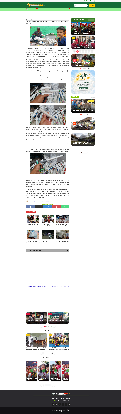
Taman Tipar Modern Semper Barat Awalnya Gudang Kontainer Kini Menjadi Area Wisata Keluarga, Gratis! (82, 109)
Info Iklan (68, 398)
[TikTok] (90, 1)
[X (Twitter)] (94, 1)
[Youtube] (69, 404)
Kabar (30, 9)
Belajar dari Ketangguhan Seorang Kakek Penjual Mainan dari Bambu (32, 225)
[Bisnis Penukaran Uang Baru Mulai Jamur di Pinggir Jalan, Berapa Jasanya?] (33, 234)
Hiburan (72, 9)
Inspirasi (49, 9)
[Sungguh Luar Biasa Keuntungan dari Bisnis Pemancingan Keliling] (48, 219)
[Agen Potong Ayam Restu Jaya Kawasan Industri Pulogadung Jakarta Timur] (62, 219)
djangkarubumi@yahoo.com (62, 400)
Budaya (39, 9)
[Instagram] (86, 1)
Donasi (62, 398)
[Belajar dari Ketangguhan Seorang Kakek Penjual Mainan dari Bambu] (33, 219)
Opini (63, 9)
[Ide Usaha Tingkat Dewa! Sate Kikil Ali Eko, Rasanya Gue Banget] (62, 234)
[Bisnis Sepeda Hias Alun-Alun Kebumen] (48, 234)
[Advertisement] (60, 14)
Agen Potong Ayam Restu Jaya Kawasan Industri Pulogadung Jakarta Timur (62, 225)
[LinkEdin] (47, 206)
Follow (83, 152)
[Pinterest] (56, 206)
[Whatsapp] (65, 206)
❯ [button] (52, 353)
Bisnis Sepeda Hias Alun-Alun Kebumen (47, 240)
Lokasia (78, 9)
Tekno (59, 9)
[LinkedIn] (92, 1)
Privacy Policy (65, 409)
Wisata (54, 9)
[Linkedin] (63, 404)
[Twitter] (39, 206)
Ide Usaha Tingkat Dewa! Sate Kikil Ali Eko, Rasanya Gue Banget (62, 240)
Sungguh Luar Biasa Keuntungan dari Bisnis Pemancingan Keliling (47, 225)
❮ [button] (43, 353)
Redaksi (55, 409)
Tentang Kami (55, 398)
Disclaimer (59, 409)
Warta (82, 9)
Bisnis (44, 9)
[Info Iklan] (83, 82)
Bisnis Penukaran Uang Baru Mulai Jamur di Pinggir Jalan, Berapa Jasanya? (32, 240)
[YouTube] (88, 1)
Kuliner (67, 9)
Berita (35, 9)
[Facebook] (84, 1)
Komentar (33, 23)
